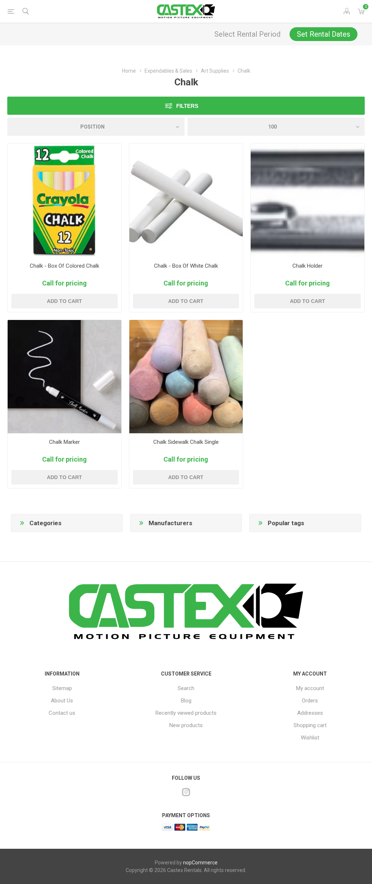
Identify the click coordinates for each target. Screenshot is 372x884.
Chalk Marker (64, 442)
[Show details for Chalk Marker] (64, 377)
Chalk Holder (307, 266)
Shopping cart (310, 725)
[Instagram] (186, 792)
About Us (62, 700)
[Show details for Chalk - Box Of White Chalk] (186, 200)
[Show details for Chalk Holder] (307, 200)
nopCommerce (200, 862)
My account (310, 688)
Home (129, 71)
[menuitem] (62, 688)
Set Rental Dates (323, 34)
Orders (310, 700)
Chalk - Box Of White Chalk (186, 266)
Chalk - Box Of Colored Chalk (64, 266)
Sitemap (62, 688)
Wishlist (310, 737)
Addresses (310, 713)
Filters (187, 106)
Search (186, 688)
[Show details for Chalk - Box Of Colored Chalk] (64, 200)
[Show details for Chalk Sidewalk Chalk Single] (186, 377)
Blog (186, 700)
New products (186, 725)
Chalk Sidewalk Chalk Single (186, 442)
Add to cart (64, 301)
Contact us (62, 713)
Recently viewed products (186, 713)
